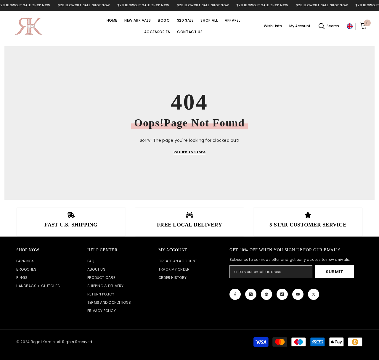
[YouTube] (297, 294)
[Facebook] (235, 294)
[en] (349, 26)
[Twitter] (313, 294)
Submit (334, 272)
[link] (71, 222)
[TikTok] (282, 294)
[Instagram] (250, 294)
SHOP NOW (41, 5)
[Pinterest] (266, 294)
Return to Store (189, 152)
